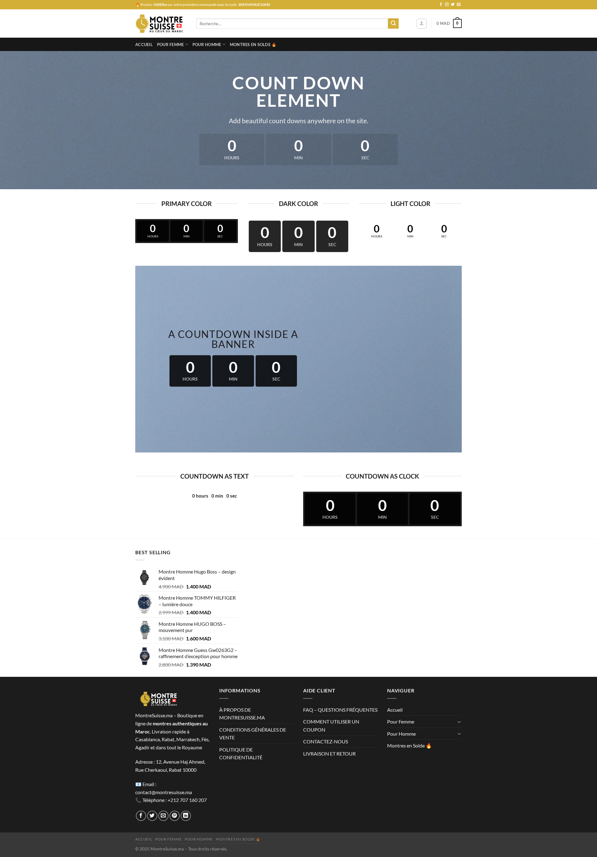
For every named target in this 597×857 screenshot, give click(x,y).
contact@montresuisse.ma (163, 792)
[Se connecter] (422, 24)
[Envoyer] (393, 23)
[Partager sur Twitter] (152, 816)
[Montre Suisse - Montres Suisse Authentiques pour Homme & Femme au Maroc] (161, 23)
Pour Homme (206, 44)
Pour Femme (170, 44)
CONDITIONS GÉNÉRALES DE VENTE (252, 734)
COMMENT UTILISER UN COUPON (331, 726)
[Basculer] (459, 721)
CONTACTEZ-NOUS (325, 741)
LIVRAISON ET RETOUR (329, 753)
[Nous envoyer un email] (458, 4)
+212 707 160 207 (187, 800)
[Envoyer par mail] (163, 816)
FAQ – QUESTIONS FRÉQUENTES (340, 710)
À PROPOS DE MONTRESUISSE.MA (242, 714)
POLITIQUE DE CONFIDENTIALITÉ (240, 754)
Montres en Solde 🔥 (253, 44)
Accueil (144, 44)
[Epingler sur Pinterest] (174, 816)
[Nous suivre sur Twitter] (453, 4)
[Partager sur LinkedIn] (186, 816)
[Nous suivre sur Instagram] (447, 4)
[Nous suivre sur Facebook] (441, 4)
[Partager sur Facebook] (141, 816)
